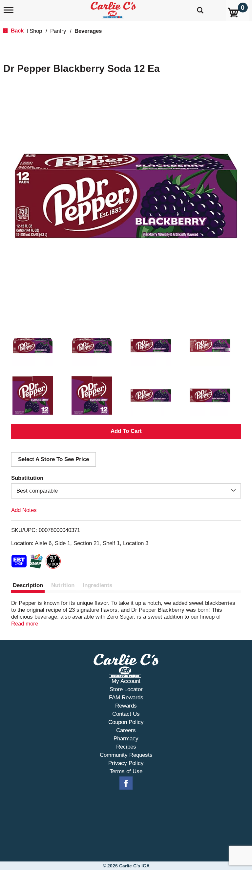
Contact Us (126, 714)
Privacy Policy (126, 763)
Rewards (126, 706)
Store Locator (126, 689)
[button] (32, 345)
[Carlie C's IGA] (114, 9)
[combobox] (126, 491)
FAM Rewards (126, 697)
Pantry (58, 31)
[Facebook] (126, 783)
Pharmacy (126, 738)
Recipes (126, 747)
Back (16, 31)
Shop (36, 31)
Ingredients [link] (97, 585)
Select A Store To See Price (53, 459)
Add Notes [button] (24, 510)
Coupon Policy (126, 722)
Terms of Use (126, 771)
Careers (126, 730)
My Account (126, 681)
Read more (24, 624)
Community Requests (126, 755)
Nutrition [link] (62, 585)
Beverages (88, 31)
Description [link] (28, 585)
